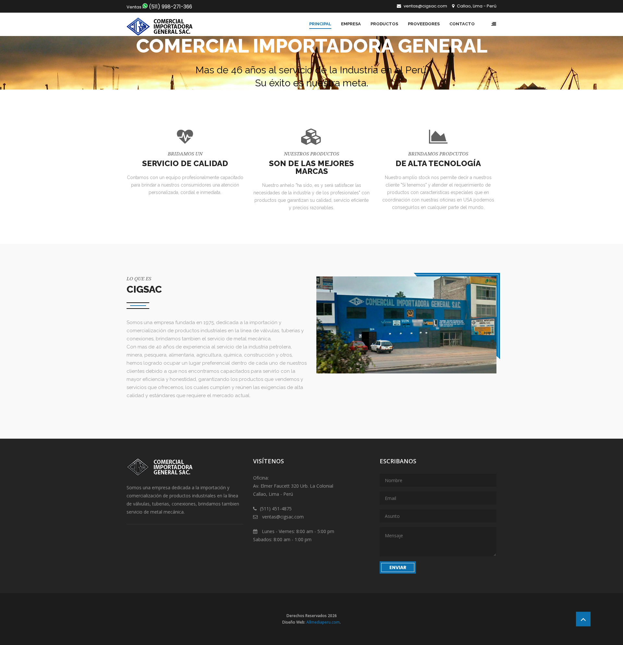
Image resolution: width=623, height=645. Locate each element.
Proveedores (424, 23)
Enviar (397, 567)
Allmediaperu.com (323, 622)
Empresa (351, 23)
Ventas (159, 7)
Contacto (462, 23)
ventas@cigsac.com (425, 6)
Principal (320, 23)
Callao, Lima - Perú (476, 6)
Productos (384, 23)
